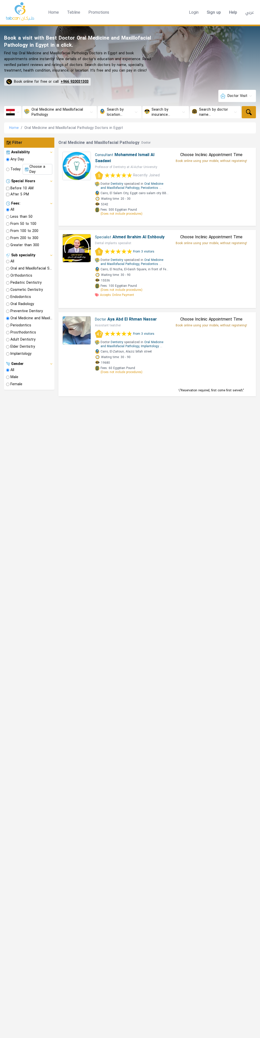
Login (194, 12)
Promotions (98, 12)
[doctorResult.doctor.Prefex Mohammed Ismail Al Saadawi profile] (76, 166)
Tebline (73, 12)
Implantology (150, 346)
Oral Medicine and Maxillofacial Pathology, (132, 186)
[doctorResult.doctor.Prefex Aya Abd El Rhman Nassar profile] (76, 330)
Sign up (214, 12)
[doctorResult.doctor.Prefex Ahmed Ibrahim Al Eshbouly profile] (76, 248)
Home (53, 12)
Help (233, 12)
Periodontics (149, 188)
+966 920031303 (75, 81)
